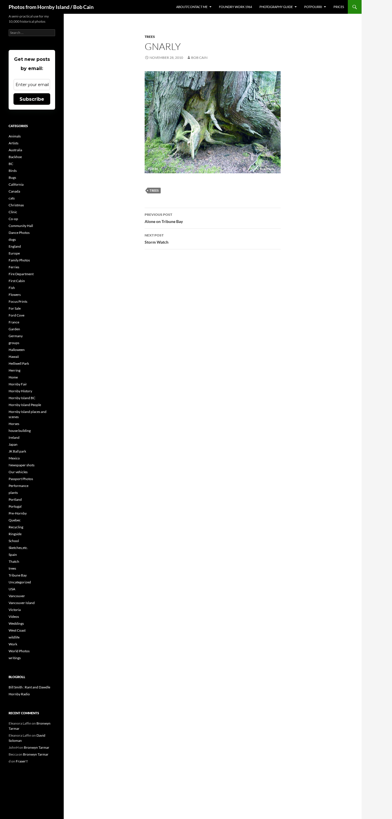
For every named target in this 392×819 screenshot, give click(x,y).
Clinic (13, 212)
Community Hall (21, 226)
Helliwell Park (19, 363)
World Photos (19, 651)
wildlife (14, 637)
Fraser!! (22, 761)
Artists (13, 143)
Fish (12, 288)
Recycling (16, 527)
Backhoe (15, 157)
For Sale (15, 308)
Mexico (14, 458)
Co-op (13, 219)
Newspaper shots (21, 465)
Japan (13, 444)
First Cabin (17, 281)
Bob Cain (199, 57)
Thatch (14, 561)
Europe (14, 253)
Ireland (14, 437)
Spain (13, 554)
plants (13, 492)
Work (13, 644)
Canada (14, 191)
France (14, 322)
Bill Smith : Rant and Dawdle (29, 687)
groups (14, 343)
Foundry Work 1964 (235, 7)
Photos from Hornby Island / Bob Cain (51, 7)
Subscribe (32, 99)
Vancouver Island (22, 603)
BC (11, 164)
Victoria (15, 610)
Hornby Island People (25, 405)
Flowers (15, 294)
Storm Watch (156, 238)
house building (20, 430)
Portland (15, 499)
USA (12, 589)
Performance (18, 486)
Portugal (15, 506)
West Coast (17, 630)
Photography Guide (276, 7)
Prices (338, 7)
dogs (12, 239)
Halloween (17, 350)
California (16, 184)
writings (15, 658)
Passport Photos (21, 479)
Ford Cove (16, 315)
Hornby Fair (18, 384)
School (14, 541)
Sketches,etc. (18, 548)
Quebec (15, 520)
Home (13, 377)
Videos (14, 616)
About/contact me (191, 7)
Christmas (16, 205)
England (15, 246)
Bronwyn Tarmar (36, 747)
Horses (14, 424)
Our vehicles (18, 472)
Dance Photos (19, 232)
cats (12, 198)
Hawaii (14, 356)
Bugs (12, 177)
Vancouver (17, 596)
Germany (16, 336)
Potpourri (313, 7)
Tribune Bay (18, 575)
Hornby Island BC (22, 398)
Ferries (14, 267)
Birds (13, 170)
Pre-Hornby (18, 513)
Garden (14, 329)
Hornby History (20, 391)
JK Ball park (17, 451)
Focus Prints (18, 301)
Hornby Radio (19, 694)
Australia (15, 150)
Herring (14, 370)
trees (150, 36)
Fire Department (21, 274)
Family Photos (19, 260)
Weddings (16, 623)
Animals (15, 136)
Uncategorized (20, 582)
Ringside (15, 534)
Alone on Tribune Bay (164, 218)
